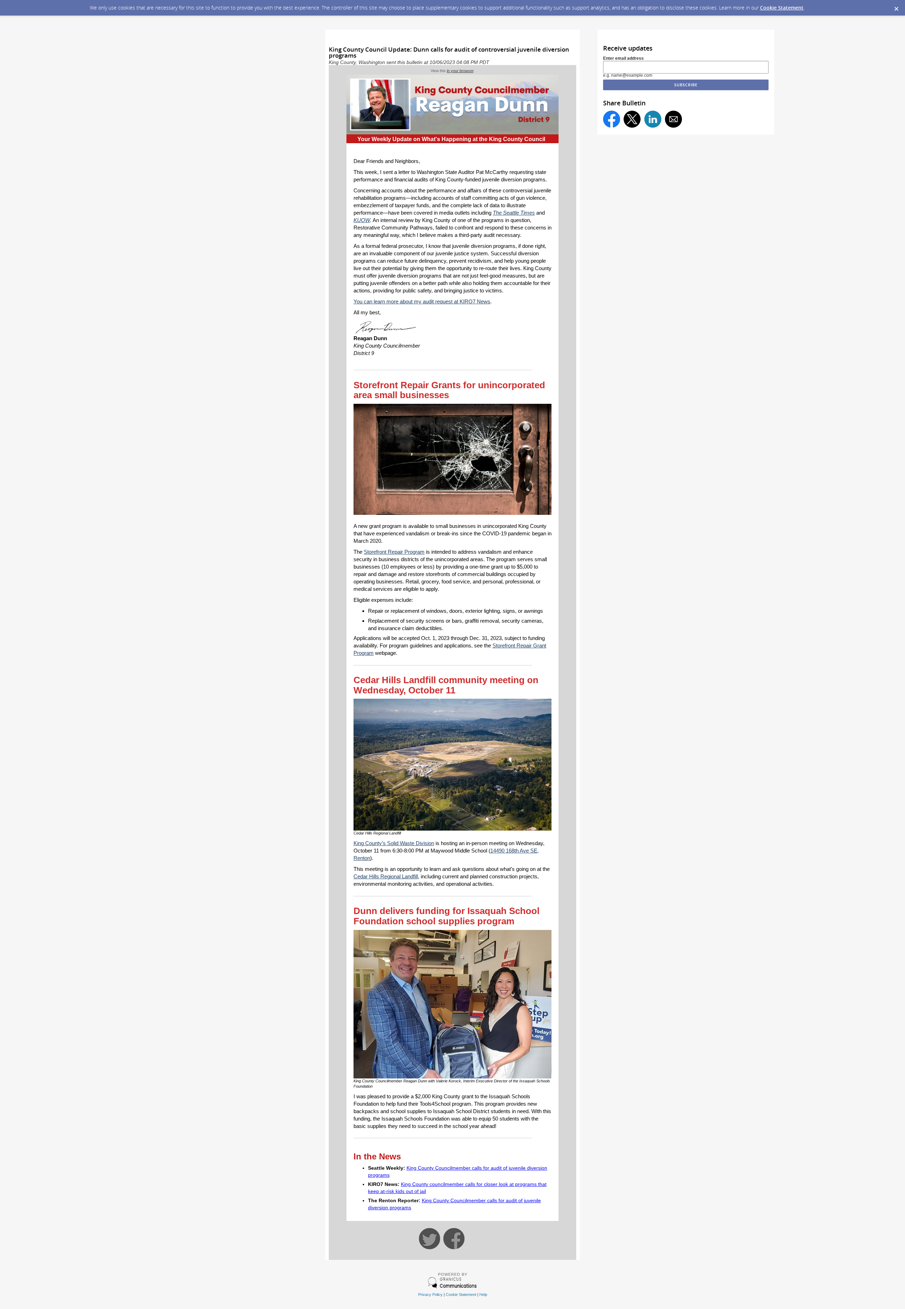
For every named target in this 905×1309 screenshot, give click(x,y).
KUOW (362, 220)
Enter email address (623, 58)
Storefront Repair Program (394, 552)
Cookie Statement (782, 7)
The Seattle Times (514, 213)
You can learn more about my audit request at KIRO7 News (422, 301)
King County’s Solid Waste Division (394, 843)
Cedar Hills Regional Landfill (386, 876)
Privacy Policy (430, 1294)
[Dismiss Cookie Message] (896, 6)
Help (483, 1294)
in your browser (460, 71)
